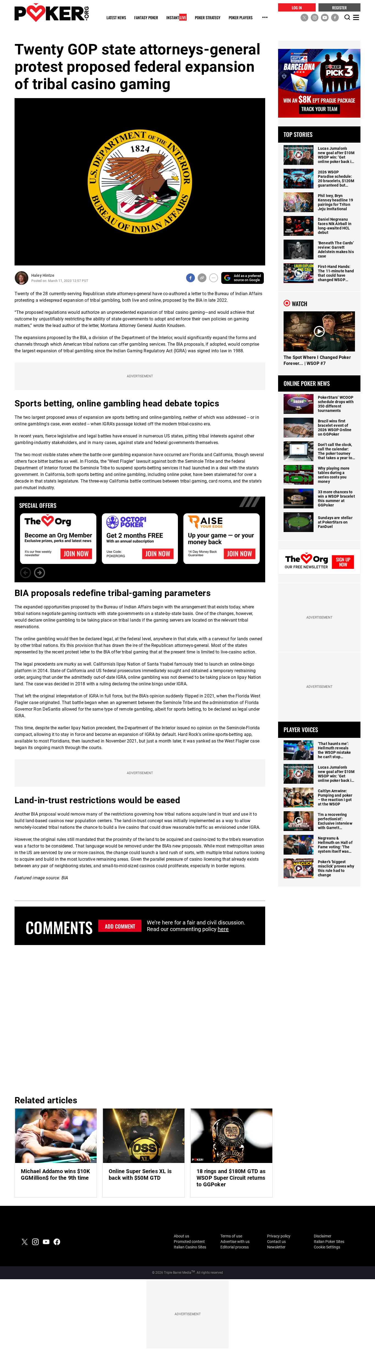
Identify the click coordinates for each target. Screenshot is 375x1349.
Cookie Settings (327, 1247)
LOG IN (297, 7)
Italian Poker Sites (329, 1241)
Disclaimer (322, 1236)
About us (181, 1236)
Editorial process (234, 1247)
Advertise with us (235, 1241)
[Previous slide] (25, 572)
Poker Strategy (207, 18)
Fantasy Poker (146, 18)
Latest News (116, 18)
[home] (52, 12)
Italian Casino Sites (190, 1247)
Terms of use (231, 1236)
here (223, 929)
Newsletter (276, 1247)
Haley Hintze (42, 275)
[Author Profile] (22, 278)
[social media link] (304, 17)
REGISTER (339, 7)
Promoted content (189, 1241)
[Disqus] (140, 1019)
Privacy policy (278, 1236)
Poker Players (241, 18)
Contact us (276, 1241)
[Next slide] (39, 572)
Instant (176, 18)
